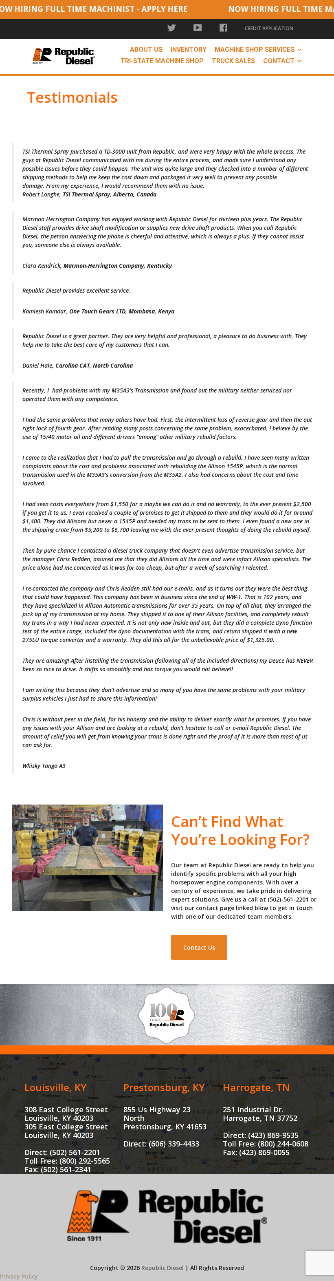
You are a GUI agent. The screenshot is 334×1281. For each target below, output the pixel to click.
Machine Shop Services (254, 49)
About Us (146, 49)
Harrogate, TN (256, 1087)
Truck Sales (233, 61)
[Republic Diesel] (64, 55)
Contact (278, 61)
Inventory (189, 49)
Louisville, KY (55, 1087)
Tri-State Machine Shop (162, 61)
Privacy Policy (19, 1276)
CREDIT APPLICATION (269, 28)
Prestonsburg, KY (164, 1087)
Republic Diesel (162, 1268)
